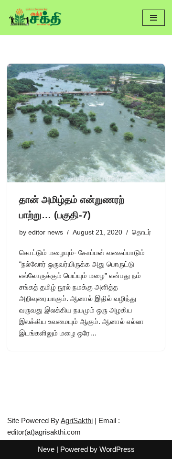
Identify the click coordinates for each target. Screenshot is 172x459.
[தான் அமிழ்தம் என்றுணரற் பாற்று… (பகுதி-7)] (86, 123)
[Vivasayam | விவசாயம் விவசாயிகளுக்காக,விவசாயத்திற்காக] (35, 17)
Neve (46, 449)
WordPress (117, 449)
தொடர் (141, 232)
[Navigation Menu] (153, 18)
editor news (45, 232)
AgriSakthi (77, 420)
